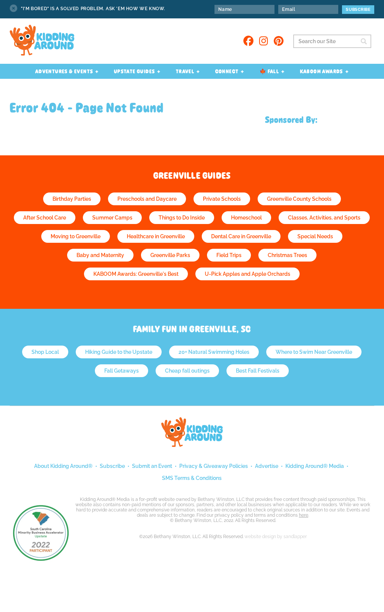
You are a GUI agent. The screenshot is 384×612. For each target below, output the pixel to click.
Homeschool (246, 218)
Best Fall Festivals (257, 371)
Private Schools (222, 199)
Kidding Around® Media (314, 466)
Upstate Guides (134, 71)
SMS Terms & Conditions (192, 478)
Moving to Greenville (75, 236)
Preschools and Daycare (147, 199)
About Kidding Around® (63, 466)
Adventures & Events (64, 71)
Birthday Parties (71, 199)
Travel (185, 71)
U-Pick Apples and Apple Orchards (247, 274)
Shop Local (45, 352)
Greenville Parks (170, 255)
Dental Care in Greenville (241, 236)
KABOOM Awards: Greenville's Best (135, 274)
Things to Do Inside (182, 218)
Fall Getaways (121, 371)
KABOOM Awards (321, 71)
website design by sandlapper (275, 536)
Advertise (266, 466)
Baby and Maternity (100, 255)
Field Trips (229, 255)
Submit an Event (152, 466)
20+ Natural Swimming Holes (213, 352)
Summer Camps (112, 218)
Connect (227, 71)
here (303, 515)
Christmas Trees (287, 255)
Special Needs (315, 236)
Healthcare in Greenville (156, 236)
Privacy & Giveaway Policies (213, 466)
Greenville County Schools (299, 199)
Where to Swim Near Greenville (314, 352)
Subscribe (112, 466)
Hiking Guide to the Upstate (118, 352)
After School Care (44, 218)
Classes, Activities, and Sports (324, 218)
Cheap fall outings (187, 371)
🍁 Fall (269, 71)
